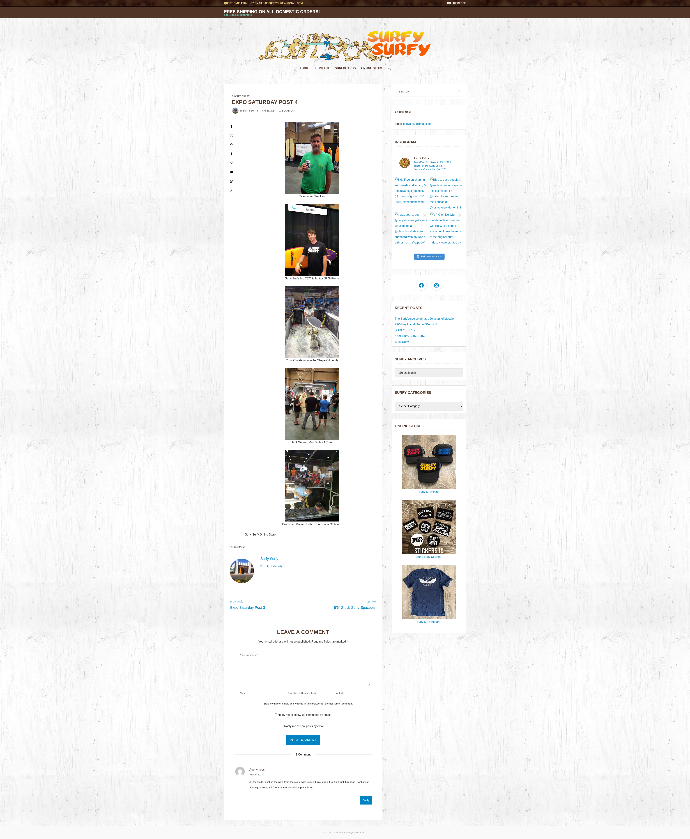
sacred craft (241, 96)
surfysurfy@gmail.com (285, 3)
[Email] (231, 163)
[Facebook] (231, 126)
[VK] (231, 172)
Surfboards (345, 68)
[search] (389, 67)
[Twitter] (231, 135)
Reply (366, 800)
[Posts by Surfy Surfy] (235, 110)
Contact (322, 68)
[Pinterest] (231, 144)
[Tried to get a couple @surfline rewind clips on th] (446, 193)
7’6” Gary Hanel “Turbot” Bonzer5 (416, 324)
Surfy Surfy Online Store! (260, 534)
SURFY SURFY (405, 330)
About (305, 68)
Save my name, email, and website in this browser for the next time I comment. (308, 703)
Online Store (456, 3)
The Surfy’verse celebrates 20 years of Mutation (425, 318)
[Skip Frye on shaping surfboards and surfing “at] (411, 193)
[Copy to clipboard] (231, 190)
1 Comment (288, 111)
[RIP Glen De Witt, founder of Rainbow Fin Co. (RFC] (446, 228)
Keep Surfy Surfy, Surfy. (410, 335)
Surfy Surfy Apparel (429, 621)
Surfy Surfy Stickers (428, 556)
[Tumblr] (231, 153)
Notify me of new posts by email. (304, 726)
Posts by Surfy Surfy (271, 566)
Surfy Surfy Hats (428, 491)
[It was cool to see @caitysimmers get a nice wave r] (411, 228)
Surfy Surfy (250, 111)
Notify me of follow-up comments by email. (304, 714)
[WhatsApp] (231, 181)
